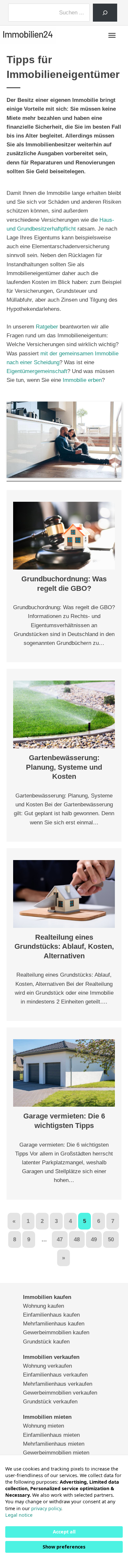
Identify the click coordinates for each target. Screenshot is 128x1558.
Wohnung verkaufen (47, 1366)
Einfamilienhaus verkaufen (55, 1375)
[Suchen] (105, 13)
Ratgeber (47, 327)
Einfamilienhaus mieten (51, 1435)
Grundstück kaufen (46, 1342)
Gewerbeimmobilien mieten (56, 1453)
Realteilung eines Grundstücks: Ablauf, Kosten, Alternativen (64, 946)
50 (111, 1239)
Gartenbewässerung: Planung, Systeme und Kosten (64, 767)
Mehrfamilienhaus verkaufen (57, 1384)
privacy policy (46, 1508)
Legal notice (18, 1515)
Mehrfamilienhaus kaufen (53, 1324)
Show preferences (64, 1547)
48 (77, 1239)
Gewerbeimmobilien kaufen (56, 1332)
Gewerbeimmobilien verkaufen (60, 1393)
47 (60, 1239)
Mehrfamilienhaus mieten (53, 1444)
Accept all (64, 1532)
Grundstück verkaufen (50, 1401)
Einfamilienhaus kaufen (51, 1315)
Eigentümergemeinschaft (37, 371)
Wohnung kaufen (43, 1306)
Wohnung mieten (43, 1426)
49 (94, 1239)
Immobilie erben (82, 380)
